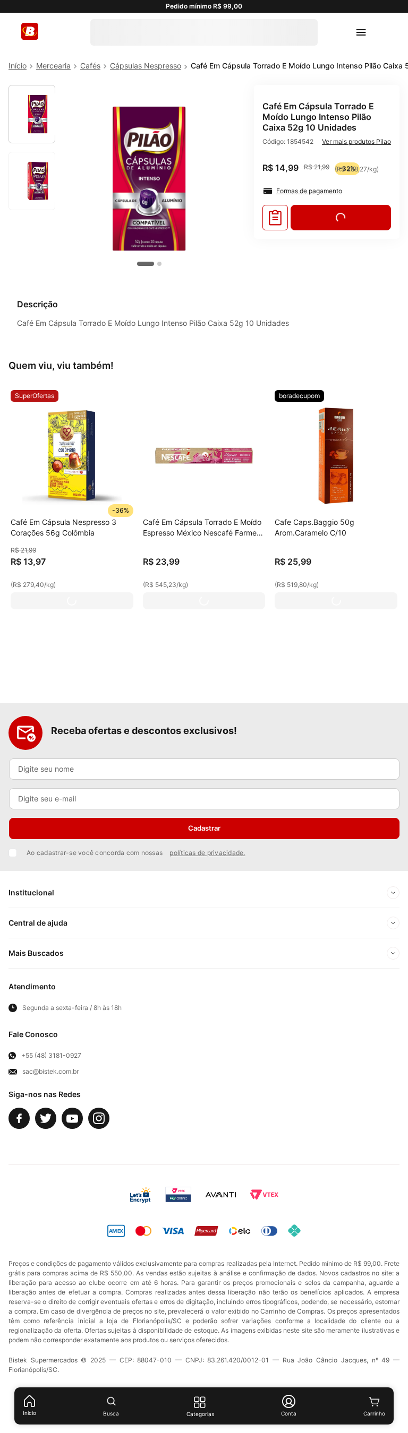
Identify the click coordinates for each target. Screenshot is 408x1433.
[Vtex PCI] (178, 1194)
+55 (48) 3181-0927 (51, 1055)
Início (29, 1413)
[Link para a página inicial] (17, 66)
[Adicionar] (72, 600)
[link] (34, 396)
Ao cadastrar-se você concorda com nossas (136, 853)
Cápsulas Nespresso (145, 65)
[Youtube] (72, 1118)
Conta (288, 1413)
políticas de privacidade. (207, 853)
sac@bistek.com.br (50, 1071)
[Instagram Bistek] (98, 1118)
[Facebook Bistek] (19, 1118)
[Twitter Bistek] (45, 1118)
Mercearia (53, 65)
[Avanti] (221, 1194)
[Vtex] (264, 1194)
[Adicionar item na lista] (275, 217)
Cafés (90, 65)
